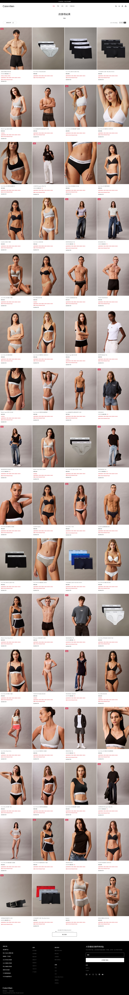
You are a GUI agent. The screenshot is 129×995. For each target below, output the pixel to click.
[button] (54, 6)
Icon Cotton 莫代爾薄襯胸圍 (104, 186)
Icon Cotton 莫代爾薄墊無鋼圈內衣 (8, 186)
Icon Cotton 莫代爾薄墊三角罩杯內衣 (105, 128)
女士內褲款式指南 (7, 963)
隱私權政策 (5, 990)
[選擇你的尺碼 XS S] (81, 895)
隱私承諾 (57, 953)
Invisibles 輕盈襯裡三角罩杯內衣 (104, 862)
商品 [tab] (64, 18)
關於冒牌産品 (58, 959)
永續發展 (57, 956)
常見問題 (34, 953)
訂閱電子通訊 (105, 960)
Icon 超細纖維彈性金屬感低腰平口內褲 (41, 128)
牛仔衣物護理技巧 (7, 976)
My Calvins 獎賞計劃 (8, 953)
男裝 (56, 967)
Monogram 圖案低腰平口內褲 (39, 638)
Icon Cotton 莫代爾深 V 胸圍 (6, 297)
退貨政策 (34, 962)
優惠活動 (5, 946)
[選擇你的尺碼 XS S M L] (48, 219)
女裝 (56, 970)
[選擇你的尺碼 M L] (48, 332)
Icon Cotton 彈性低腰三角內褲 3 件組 (105, 638)
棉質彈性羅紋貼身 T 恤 (70, 241)
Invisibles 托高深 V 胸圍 (6, 241)
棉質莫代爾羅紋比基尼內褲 (103, 918)
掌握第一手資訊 (7, 956)
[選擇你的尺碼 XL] (81, 48)
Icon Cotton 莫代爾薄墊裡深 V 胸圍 (40, 862)
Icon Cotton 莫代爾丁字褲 (6, 806)
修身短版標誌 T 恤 (101, 241)
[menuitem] (119, 6)
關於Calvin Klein (58, 950)
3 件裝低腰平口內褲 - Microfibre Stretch (106, 71)
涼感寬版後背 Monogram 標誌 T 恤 (105, 806)
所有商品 (57, 983)
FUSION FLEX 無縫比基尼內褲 (39, 693)
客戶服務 (34, 950)
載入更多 (64, 934)
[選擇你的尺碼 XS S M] (48, 275)
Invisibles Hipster (37, 526)
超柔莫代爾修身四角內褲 (6, 71)
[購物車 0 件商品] (125, 6)
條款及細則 (11, 990)
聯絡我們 (34, 956)
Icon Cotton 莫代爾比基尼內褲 (104, 582)
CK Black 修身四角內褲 (103, 297)
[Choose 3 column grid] (122, 22)
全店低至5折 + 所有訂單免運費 (64, 1)
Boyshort (67, 918)
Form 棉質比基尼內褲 (37, 297)
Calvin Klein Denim (59, 977)
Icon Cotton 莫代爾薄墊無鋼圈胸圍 (40, 412)
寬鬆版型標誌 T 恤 (69, 751)
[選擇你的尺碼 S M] (48, 48)
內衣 (56, 973)
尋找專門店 (5, 949)
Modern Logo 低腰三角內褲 (6, 128)
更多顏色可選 (3, 81)
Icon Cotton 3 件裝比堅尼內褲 (39, 71)
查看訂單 (34, 959)
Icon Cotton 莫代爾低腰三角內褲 (72, 186)
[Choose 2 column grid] (120, 22)
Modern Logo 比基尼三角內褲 (7, 412)
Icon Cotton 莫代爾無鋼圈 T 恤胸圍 (73, 128)
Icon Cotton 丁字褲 (70, 526)
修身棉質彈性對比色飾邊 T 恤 (7, 469)
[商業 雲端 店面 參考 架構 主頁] (8, 6)
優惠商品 (57, 980)
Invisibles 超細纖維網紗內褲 (71, 297)
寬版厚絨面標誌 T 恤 (102, 469)
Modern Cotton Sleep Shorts (7, 638)
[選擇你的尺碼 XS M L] (48, 503)
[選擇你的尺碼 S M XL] (48, 389)
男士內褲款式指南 (7, 966)
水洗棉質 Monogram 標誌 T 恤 (39, 186)
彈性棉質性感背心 (69, 862)
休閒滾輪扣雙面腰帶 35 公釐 (6, 918)
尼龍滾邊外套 (101, 412)
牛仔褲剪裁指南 (7, 973)
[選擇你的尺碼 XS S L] (48, 671)
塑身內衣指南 (6, 970)
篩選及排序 (8, 22)
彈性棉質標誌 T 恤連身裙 (71, 693)
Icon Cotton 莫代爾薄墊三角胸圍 (7, 526)
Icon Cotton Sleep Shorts (6, 751)
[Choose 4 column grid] (125, 22)
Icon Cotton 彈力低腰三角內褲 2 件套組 (74, 469)
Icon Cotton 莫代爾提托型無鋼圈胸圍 (105, 751)
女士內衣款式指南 (7, 959)
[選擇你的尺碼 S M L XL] (48, 106)
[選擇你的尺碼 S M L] (81, 163)
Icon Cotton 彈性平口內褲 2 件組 (7, 582)
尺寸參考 (34, 971)
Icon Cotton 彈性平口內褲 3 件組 (72, 71)
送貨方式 (34, 965)
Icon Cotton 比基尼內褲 (38, 241)
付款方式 (34, 968)
